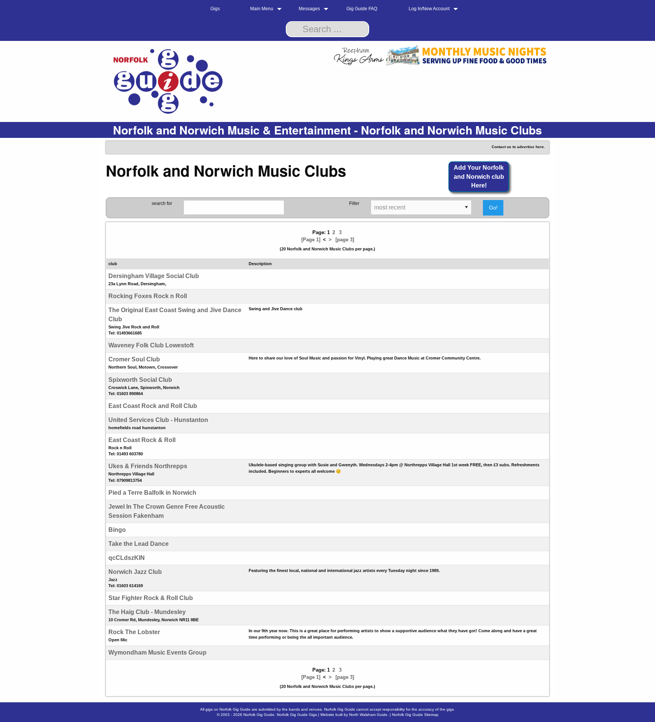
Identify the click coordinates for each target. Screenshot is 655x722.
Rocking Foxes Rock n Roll (147, 296)
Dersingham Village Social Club (153, 276)
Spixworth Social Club (140, 380)
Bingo (117, 530)
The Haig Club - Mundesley (147, 612)
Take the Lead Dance (138, 544)
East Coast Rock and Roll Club (152, 406)
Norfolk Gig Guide (258, 715)
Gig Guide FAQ (361, 8)
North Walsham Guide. (369, 715)
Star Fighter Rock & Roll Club (150, 598)
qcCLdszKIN (126, 558)
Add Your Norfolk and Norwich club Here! (479, 176)
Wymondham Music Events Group (157, 652)
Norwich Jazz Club (135, 572)
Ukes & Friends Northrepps (147, 466)
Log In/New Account (429, 8)
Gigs (215, 8)
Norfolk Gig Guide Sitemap (415, 715)
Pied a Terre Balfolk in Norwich (152, 492)
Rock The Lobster (134, 632)
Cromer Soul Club (134, 359)
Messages (309, 8)
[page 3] (344, 239)
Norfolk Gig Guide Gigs (297, 715)
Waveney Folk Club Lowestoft (151, 345)
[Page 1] (310, 239)
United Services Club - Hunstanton (158, 420)
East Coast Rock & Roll (142, 440)
